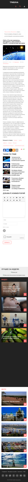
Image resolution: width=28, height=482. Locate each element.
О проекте (4, 471)
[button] (4, 197)
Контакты (20, 471)
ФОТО (3, 389)
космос (15, 140)
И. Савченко (16, 62)
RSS (24, 471)
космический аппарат (8, 145)
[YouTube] (20, 475)
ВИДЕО (4, 279)
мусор (20, 140)
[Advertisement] (14, 19)
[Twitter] (10, 475)
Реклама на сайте (12, 471)
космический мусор (19, 145)
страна (9, 143)
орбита (5, 143)
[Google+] (17, 475)
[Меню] (16, 6)
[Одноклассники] (13, 475)
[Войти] (24, 6)
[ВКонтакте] (6, 475)
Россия (14, 143)
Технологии (5, 63)
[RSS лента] (24, 475)
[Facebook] (2, 475)
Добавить (7, 242)
